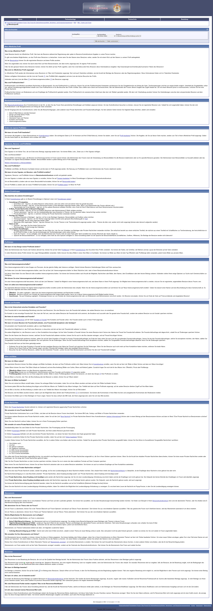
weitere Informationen (114, 416)
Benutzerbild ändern (68, 181)
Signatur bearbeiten (63, 178)
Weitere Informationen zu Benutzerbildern (18, 163)
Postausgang (16, 434)
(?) (44, 76)
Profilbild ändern (63, 185)
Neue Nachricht (65, 416)
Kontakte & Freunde (40, 320)
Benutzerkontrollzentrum (15, 105)
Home (20, 19)
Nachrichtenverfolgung (117, 471)
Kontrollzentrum (44, 135)
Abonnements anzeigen (58, 542)
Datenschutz (207, 605)
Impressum (199, 605)
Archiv (193, 605)
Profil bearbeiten (125, 135)
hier (86, 219)
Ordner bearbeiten (71, 437)
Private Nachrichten (18, 407)
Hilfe (75, 22)
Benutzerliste (14, 60)
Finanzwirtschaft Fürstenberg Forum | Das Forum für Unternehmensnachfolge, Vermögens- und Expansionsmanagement (39, 22)
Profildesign (65, 250)
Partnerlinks (132, 19)
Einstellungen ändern (64, 199)
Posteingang (16, 431)
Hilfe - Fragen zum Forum (84, 22)
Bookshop (184, 19)
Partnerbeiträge (70, 19)
